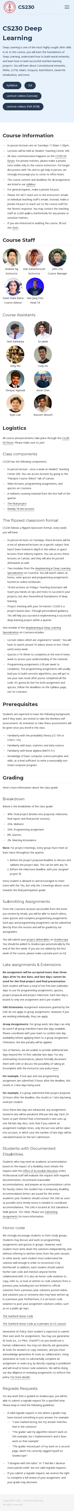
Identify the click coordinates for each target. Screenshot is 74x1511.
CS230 (25, 7)
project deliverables (38, 939)
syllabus (30, 184)
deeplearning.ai (44, 568)
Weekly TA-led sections (20, 508)
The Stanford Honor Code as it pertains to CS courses (34, 1323)
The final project (17, 503)
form (15, 227)
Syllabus (12, 85)
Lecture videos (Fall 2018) (23, 106)
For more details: (20, 1377)
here (55, 1068)
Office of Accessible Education (40, 1171)
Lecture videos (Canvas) (22, 96)
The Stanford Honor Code (18, 1316)
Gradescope (61, 939)
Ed (30, 85)
